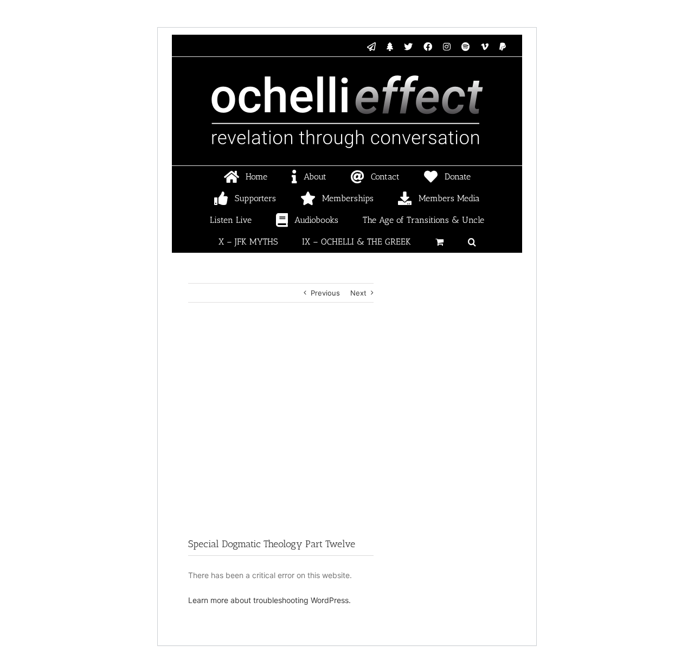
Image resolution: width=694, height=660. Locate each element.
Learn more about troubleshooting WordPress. (269, 600)
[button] (471, 242)
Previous (325, 293)
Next (358, 293)
